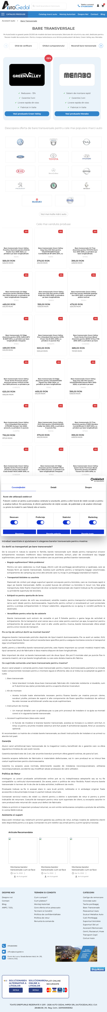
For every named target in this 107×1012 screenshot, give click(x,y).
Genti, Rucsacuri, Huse (93, 931)
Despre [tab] (88, 487)
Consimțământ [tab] (18, 487)
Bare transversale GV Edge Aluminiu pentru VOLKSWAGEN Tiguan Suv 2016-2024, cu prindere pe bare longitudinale (49, 381)
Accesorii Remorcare (93, 928)
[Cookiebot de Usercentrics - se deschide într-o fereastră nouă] (92, 480)
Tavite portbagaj (91, 904)
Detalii (16, 990)
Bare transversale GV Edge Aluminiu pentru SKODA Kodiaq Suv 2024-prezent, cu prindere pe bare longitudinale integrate (16, 294)
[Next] (101, 46)
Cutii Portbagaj (90, 918)
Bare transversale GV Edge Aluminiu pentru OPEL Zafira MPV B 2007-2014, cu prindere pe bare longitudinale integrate (16, 338)
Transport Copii (90, 935)
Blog (103, 14)
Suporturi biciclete (92, 921)
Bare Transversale (91, 907)
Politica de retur (41, 918)
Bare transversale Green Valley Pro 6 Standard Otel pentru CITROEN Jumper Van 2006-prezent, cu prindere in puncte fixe (16, 426)
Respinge (19, 533)
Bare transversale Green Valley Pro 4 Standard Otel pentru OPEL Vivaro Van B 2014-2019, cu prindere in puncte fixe (50, 338)
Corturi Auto (89, 938)
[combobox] (49, 6)
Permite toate (87, 533)
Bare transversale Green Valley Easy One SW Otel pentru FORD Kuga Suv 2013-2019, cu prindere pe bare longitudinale (51, 294)
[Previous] (6, 46)
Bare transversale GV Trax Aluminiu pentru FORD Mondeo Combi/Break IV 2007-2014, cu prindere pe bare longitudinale (85, 425)
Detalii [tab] (54, 487)
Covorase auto (89, 901)
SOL (11, 907)
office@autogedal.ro (16, 952)
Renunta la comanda (44, 921)
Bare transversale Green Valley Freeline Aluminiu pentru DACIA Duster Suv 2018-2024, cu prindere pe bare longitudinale (16, 251)
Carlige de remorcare (93, 897)
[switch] (40, 523)
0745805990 (87, 6)
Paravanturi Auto (91, 911)
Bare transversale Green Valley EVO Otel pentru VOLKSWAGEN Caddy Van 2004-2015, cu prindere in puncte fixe (50, 425)
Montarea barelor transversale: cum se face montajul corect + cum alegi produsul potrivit (22, 868)
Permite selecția (53, 533)
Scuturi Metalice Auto (93, 914)
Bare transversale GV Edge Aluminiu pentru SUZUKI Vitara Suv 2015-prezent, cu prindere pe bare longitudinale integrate (51, 468)
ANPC (4, 907)
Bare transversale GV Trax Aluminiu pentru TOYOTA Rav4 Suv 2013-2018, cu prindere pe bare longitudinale (85, 251)
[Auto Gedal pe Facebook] (76, 954)
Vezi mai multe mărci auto (53, 214)
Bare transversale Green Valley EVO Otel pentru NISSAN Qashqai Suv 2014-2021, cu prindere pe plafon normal (83, 294)
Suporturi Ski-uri (91, 924)
